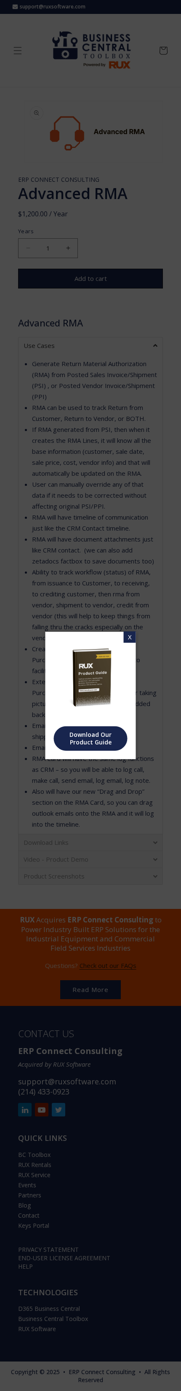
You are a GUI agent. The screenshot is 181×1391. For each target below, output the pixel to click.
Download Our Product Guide (90, 738)
